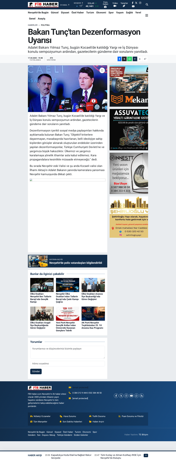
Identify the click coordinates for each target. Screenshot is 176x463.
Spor (111, 12)
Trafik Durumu (98, 416)
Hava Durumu (70, 416)
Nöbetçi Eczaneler (42, 416)
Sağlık (129, 12)
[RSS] (141, 395)
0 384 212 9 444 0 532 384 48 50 (87, 393)
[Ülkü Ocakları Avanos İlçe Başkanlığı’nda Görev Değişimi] (93, 284)
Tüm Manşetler (40, 421)
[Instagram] (126, 395)
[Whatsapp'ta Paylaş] (129, 59)
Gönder (36, 371)
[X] (121, 395)
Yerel (138, 12)
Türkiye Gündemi (64, 435)
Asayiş (41, 18)
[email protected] (80, 387)
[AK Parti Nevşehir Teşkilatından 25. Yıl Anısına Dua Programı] (93, 313)
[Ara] (147, 4)
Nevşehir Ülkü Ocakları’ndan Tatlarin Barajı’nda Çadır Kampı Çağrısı (67, 298)
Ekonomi (101, 12)
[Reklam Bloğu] (134, 85)
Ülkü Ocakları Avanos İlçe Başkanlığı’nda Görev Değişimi (92, 296)
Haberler (33, 25)
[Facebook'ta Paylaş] (119, 59)
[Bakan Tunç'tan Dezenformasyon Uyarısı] (67, 88)
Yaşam (120, 12)
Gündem (31, 435)
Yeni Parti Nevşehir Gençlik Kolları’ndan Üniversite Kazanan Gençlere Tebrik (66, 326)
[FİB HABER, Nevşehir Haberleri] (43, 4)
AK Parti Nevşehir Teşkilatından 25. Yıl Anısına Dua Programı (92, 325)
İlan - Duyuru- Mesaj (46, 435)
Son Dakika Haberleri (72, 421)
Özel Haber (78, 12)
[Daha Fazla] (135, 59)
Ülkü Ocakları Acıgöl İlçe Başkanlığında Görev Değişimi (40, 325)
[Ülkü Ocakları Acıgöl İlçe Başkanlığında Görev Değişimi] (42, 313)
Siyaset (65, 12)
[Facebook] (116, 395)
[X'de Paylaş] (124, 59)
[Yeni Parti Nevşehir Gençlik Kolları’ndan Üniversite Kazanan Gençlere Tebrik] (67, 313)
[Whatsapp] (136, 395)
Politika (45, 25)
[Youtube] (131, 395)
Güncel (55, 12)
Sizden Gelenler (81, 435)
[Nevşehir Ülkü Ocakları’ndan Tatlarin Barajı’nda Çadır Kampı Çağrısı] (67, 284)
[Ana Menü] (146, 15)
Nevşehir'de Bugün (38, 12)
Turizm (90, 12)
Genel (32, 18)
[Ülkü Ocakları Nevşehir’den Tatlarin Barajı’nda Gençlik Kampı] (42, 284)
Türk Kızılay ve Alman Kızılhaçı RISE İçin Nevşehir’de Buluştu (121, 456)
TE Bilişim (143, 434)
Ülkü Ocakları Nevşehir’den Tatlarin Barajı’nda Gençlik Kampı (40, 298)
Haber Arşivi (98, 421)
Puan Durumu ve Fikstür (133, 416)
